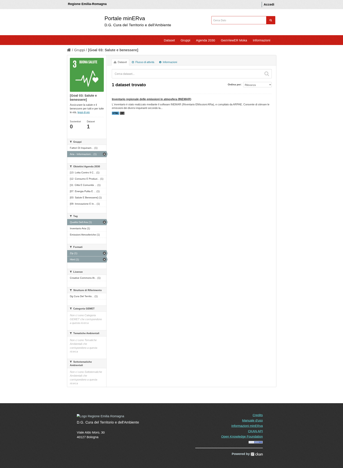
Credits (258, 415)
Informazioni (261, 40)
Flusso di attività (144, 62)
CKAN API (255, 431)
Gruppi (185, 40)
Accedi (269, 4)
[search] (266, 73)
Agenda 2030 (205, 40)
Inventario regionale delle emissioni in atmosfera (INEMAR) (151, 99)
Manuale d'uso (252, 420)
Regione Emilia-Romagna (87, 4)
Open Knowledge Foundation (242, 436)
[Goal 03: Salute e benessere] (113, 50)
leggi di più (84, 112)
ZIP (122, 113)
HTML (115, 113)
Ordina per (234, 84)
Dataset (169, 40)
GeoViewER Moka (234, 40)
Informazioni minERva (247, 426)
